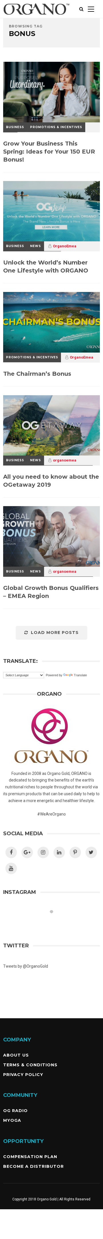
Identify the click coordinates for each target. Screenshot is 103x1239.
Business (15, 127)
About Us (16, 1055)
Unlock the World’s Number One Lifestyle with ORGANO (45, 266)
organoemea (64, 460)
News (35, 246)
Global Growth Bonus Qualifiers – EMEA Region (51, 591)
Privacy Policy (23, 1074)
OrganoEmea (64, 246)
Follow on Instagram (55, 922)
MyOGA (12, 1120)
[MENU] (91, 9)
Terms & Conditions (30, 1064)
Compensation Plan (30, 1156)
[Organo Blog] (36, 16)
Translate (80, 675)
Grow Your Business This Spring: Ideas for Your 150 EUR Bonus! (49, 151)
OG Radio (15, 1110)
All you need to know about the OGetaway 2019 (51, 480)
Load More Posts (55, 632)
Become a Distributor (33, 1166)
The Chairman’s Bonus (37, 373)
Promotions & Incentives (56, 127)
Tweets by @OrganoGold (25, 966)
